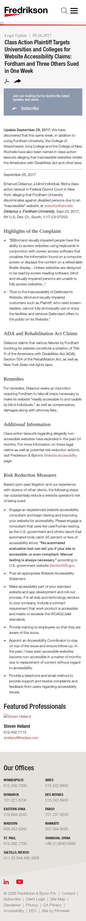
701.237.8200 (56, 814)
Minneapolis (13, 780)
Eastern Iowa (14, 809)
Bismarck (11, 794)
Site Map (57, 899)
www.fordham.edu (58, 206)
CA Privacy (52, 904)
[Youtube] (19, 881)
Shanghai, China (57, 838)
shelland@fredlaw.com (21, 738)
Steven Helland (17, 726)
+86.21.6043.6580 (60, 843)
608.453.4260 (15, 828)
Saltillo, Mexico (16, 852)
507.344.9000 (56, 828)
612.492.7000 (15, 785)
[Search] (64, 11)
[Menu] (75, 12)
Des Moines (54, 794)
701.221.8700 (15, 800)
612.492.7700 (15, 843)
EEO (33, 910)
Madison (10, 823)
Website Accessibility (60, 455)
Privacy (32, 904)
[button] (17, 81)
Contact (68, 893)
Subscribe (12, 899)
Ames (49, 780)
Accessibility (14, 910)
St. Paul (10, 838)
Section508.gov (62, 565)
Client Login (35, 899)
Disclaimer (12, 904)
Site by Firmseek (56, 910)
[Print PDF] (7, 81)
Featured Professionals (35, 706)
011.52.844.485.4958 (21, 857)
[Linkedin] (6, 881)
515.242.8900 (56, 785)
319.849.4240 (15, 814)
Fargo (50, 809)
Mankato (52, 823)
